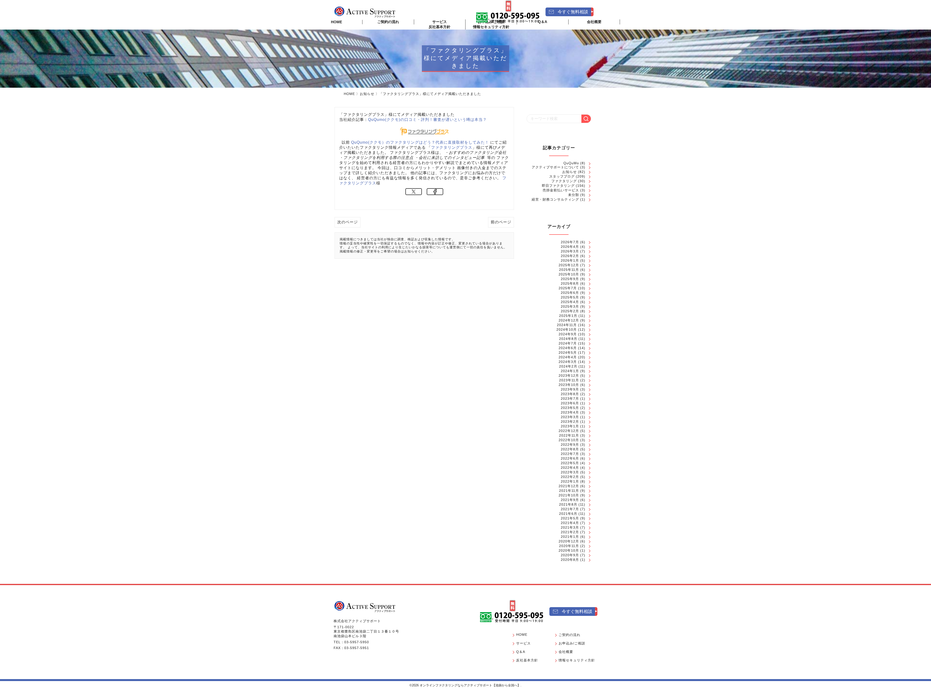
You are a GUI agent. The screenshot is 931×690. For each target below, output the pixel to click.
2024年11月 (567, 325)
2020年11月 (569, 546)
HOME (336, 22)
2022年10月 (569, 440)
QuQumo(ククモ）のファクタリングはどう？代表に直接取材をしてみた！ (420, 142)
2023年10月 (569, 385)
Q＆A (520, 652)
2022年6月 (570, 458)
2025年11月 (569, 270)
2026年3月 (570, 251)
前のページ (501, 222)
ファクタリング (564, 181)
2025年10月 (569, 274)
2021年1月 (570, 537)
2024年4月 (568, 357)
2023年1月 (570, 426)
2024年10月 (566, 329)
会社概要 (566, 652)
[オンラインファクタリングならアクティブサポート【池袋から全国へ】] (365, 606)
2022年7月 (570, 454)
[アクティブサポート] (365, 12)
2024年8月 (568, 339)
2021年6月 (568, 514)
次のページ (347, 222)
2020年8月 (570, 560)
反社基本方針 (439, 27)
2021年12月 (569, 486)
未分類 (573, 195)
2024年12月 (569, 320)
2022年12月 (569, 431)
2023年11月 (569, 380)
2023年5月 (570, 408)
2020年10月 (569, 550)
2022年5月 (570, 463)
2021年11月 (569, 491)
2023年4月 (570, 412)
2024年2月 (568, 366)
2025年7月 (568, 288)
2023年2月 (570, 421)
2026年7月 (570, 242)
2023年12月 (569, 375)
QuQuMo (571, 163)
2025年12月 (569, 265)
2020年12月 (569, 541)
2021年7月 (570, 509)
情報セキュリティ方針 (491, 27)
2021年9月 (570, 500)
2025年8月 (570, 283)
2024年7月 (568, 343)
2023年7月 (570, 398)
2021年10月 (569, 495)
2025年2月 (570, 311)
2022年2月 (570, 477)
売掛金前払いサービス (561, 190)
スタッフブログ (562, 176)
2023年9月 (570, 389)
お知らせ (367, 94)
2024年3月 (568, 362)
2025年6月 (570, 293)
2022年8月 (570, 449)
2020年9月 (570, 555)
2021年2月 (570, 532)
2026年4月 (570, 247)
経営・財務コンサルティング (555, 199)
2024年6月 (568, 348)
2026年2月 (570, 256)
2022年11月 (569, 435)
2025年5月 (570, 297)
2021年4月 (570, 523)
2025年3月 (570, 306)
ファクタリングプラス (451, 147)
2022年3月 (570, 472)
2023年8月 (570, 394)
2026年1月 (570, 260)
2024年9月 (568, 334)
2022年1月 (570, 481)
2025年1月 (568, 316)
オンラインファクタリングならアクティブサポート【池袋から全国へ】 (470, 685)
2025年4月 (570, 302)
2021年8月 (568, 504)
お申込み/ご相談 (572, 643)
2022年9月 (570, 445)
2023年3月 (570, 417)
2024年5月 (568, 352)
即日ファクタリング (558, 186)
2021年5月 (570, 518)
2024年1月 (570, 371)
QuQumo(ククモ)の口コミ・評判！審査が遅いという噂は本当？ (427, 120)
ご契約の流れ (388, 22)
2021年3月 (570, 527)
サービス (523, 643)
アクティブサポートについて (555, 167)
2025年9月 (570, 279)
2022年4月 (570, 468)
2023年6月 (570, 403)
